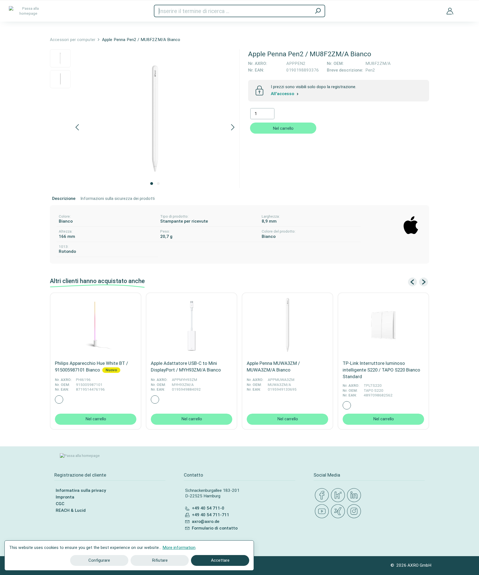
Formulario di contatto (215, 528)
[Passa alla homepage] (28, 11)
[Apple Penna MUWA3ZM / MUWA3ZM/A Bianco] (287, 325)
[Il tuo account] (449, 11)
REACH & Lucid (71, 510)
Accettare (220, 560)
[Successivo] (233, 128)
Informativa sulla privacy (81, 490)
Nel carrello (283, 128)
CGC (60, 503)
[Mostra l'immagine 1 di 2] (151, 183)
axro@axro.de (205, 521)
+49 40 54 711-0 (208, 508)
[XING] (339, 511)
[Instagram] (355, 511)
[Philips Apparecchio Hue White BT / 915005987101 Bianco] (95, 325)
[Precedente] (77, 128)
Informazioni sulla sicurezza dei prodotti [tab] (117, 198)
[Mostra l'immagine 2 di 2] (158, 183)
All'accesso (283, 93)
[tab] (63, 199)
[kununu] (339, 495)
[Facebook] (323, 495)
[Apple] (410, 223)
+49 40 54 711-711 (210, 514)
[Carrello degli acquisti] (466, 7)
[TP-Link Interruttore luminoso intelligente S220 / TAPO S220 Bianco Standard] (383, 325)
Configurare (99, 560)
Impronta (65, 497)
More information (178, 547)
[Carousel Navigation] (418, 282)
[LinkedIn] (355, 495)
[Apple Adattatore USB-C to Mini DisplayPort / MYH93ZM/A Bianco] (191, 325)
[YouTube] (323, 511)
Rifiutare (160, 560)
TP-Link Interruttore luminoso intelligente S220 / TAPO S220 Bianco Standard (381, 369)
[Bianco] (59, 399)
